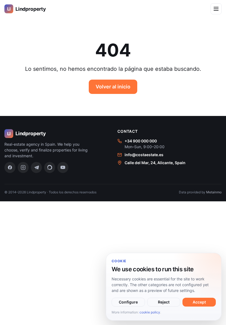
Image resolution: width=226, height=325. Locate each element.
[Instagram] (23, 167)
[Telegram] (36, 167)
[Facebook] (9, 167)
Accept (199, 302)
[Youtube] (62, 167)
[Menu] (216, 8)
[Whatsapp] (49, 167)
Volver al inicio (113, 87)
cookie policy (149, 312)
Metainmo (214, 192)
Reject (164, 302)
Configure (128, 302)
